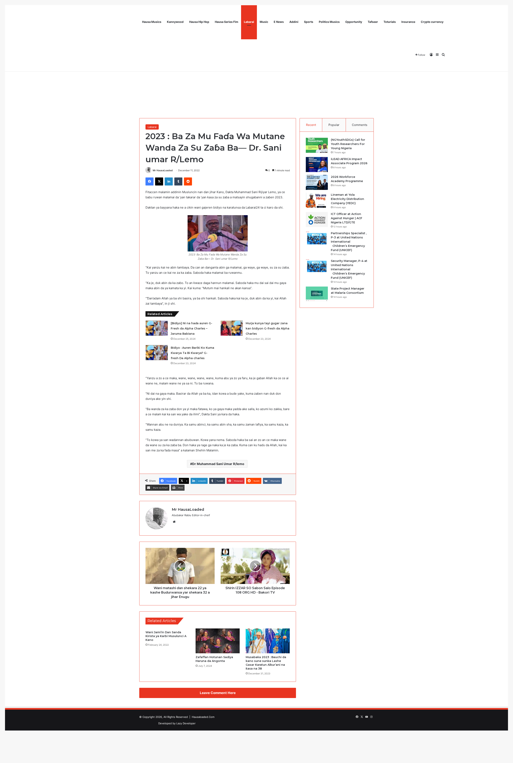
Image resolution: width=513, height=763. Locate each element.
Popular (333, 125)
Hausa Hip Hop (199, 21)
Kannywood (175, 21)
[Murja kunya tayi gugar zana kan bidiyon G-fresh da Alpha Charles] (232, 328)
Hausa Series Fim (226, 21)
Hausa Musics (151, 21)
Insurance (408, 21)
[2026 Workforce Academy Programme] (317, 182)
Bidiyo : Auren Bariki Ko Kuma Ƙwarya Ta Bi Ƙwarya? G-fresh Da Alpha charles (192, 353)
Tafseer (373, 21)
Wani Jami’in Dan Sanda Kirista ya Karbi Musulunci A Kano (165, 636)
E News (279, 21)
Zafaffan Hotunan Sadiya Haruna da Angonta (214, 659)
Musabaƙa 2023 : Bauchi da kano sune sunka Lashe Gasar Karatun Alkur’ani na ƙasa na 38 (266, 662)
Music (264, 21)
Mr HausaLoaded (163, 170)
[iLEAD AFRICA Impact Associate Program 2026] (317, 164)
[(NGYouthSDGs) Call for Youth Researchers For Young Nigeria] (317, 145)
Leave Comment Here (218, 693)
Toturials (390, 21)
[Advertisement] (256, 82)
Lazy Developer (186, 723)
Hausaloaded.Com (203, 716)
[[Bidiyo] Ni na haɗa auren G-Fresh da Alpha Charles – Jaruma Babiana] (157, 328)
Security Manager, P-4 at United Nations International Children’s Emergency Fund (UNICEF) (349, 269)
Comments (359, 125)
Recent (311, 125)
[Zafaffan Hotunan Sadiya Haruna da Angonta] (218, 640)
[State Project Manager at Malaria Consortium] (317, 294)
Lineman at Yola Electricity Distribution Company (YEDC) (347, 199)
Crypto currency (432, 21)
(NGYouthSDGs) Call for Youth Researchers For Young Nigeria (348, 144)
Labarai (249, 21)
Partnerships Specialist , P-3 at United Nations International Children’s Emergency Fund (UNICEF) (349, 241)
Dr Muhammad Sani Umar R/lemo (218, 464)
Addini (293, 21)
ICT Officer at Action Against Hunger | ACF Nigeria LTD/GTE (346, 218)
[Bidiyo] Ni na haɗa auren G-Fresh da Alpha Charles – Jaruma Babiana (191, 328)
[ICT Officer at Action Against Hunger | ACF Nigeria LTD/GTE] (317, 219)
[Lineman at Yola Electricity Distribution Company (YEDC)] (317, 200)
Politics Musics (329, 21)
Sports (308, 21)
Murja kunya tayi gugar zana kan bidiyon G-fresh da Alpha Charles (267, 328)
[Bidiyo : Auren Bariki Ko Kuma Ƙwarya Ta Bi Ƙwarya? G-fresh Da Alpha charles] (157, 352)
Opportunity (353, 21)
